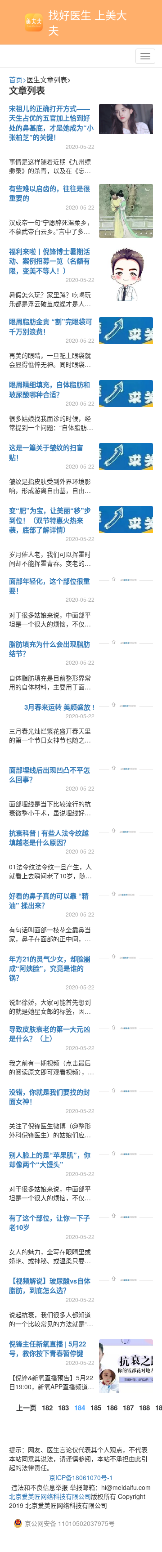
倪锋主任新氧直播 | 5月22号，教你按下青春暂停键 (47, 1348)
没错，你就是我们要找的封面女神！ (49, 1096)
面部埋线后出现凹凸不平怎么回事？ (49, 774)
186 (112, 1408)
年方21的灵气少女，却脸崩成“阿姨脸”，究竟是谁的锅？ (49, 968)
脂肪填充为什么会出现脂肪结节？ (49, 648)
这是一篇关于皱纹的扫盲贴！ (46, 452)
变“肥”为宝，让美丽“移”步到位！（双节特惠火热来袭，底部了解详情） (50, 520)
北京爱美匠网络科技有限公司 (50, 1496)
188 (144, 1408)
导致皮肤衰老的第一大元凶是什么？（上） (49, 1033)
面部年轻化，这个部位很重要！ (49, 585)
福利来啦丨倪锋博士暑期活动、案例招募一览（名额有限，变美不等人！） (49, 261)
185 (95, 1408)
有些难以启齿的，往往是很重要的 (49, 193)
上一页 (26, 1408)
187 (128, 1408)
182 (47, 1408)
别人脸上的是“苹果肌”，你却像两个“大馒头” (49, 1159)
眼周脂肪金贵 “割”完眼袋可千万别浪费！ (50, 326)
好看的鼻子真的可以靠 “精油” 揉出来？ (49, 900)
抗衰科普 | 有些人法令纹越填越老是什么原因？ (49, 837)
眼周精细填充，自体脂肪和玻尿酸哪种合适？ (49, 389)
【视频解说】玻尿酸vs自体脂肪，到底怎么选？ (49, 1285)
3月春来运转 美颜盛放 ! (59, 707)
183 (63, 1408)
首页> (18, 79)
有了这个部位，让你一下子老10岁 (49, 1222)
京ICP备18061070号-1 (81, 1477)
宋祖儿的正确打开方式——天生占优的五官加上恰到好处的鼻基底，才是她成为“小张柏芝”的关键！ (51, 122)
